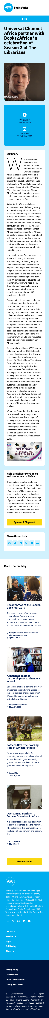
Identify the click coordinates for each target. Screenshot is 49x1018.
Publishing (11, 946)
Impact (9, 941)
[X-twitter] (13, 921)
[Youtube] (29, 921)
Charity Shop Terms (14, 984)
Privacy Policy (12, 969)
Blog (24, 18)
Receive (9, 936)
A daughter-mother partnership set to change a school (23, 678)
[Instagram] (18, 921)
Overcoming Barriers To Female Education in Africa (23, 815)
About (8, 951)
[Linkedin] (23, 921)
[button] (9, 543)
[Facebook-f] (7, 921)
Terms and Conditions (15, 979)
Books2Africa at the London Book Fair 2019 (24, 606)
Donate (9, 931)
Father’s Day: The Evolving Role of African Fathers (23, 746)
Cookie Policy (12, 974)
